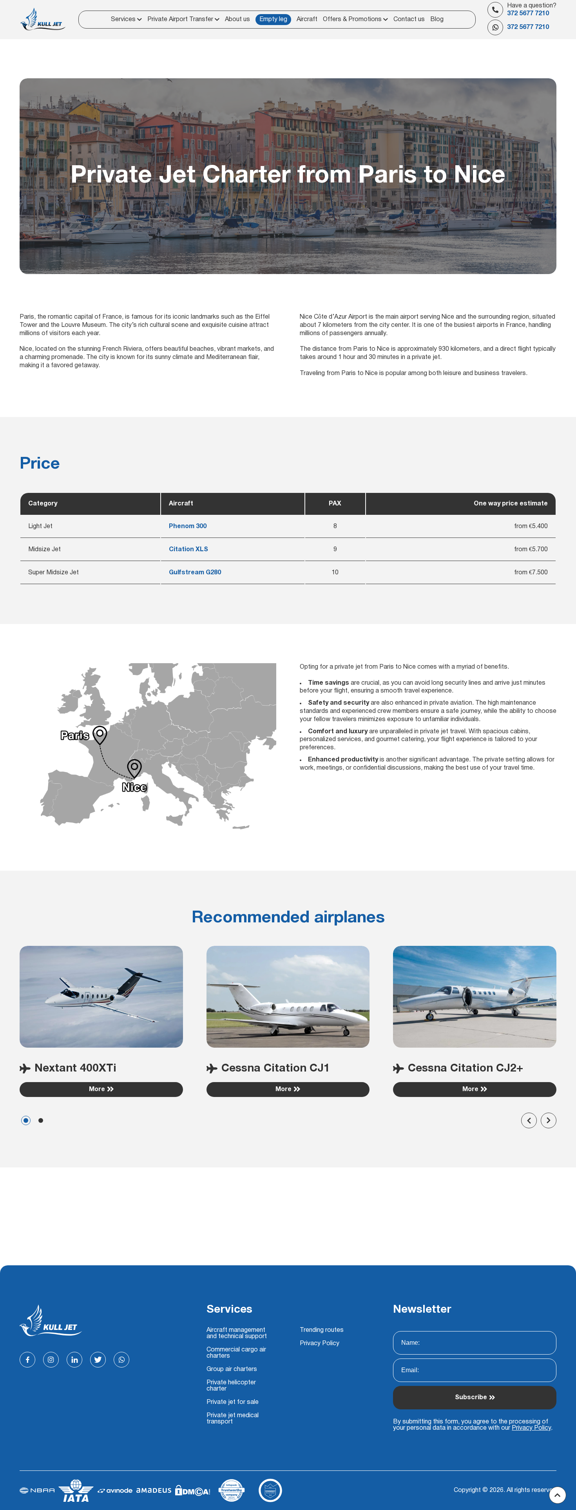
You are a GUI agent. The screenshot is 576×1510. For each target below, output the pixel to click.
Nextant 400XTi (75, 1069)
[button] (26, 1120)
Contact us (409, 19)
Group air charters (231, 1369)
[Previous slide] (529, 1120)
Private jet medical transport (232, 1419)
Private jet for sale (232, 1402)
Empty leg (273, 19)
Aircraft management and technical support (236, 1333)
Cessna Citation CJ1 (275, 1069)
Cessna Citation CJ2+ (465, 1069)
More (97, 1089)
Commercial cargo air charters (236, 1353)
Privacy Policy (319, 1343)
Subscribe (471, 1397)
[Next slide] (548, 1120)
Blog (437, 19)
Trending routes (322, 1330)
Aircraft (307, 19)
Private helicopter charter (231, 1386)
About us (237, 19)
